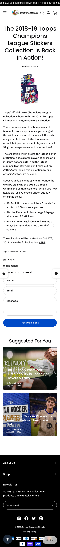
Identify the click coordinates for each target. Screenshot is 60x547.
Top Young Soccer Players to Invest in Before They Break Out (29, 420)
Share (11, 259)
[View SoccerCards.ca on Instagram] (19, 518)
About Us (9, 463)
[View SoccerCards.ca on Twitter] (33, 518)
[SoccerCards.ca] (25, 13)
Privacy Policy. (30, 532)
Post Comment (30, 322)
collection (14, 153)
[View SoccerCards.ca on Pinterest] (41, 518)
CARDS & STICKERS (17, 251)
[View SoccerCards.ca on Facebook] (26, 518)
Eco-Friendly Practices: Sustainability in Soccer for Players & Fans (27, 374)
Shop (6, 474)
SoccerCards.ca (29, 527)
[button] (42, 12)
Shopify (41, 527)
